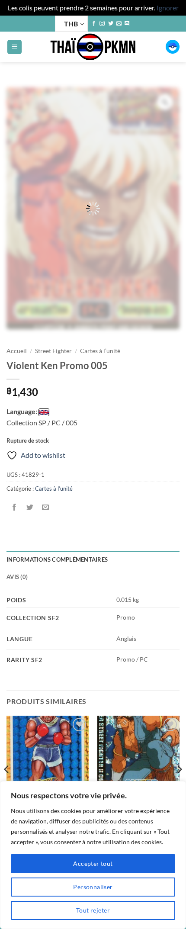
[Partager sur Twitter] (30, 508)
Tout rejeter (93, 910)
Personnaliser (92, 886)
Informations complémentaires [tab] (57, 559)
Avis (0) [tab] (17, 576)
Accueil (16, 350)
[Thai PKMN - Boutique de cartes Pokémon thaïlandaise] (93, 47)
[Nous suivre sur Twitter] (110, 24)
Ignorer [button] (168, 7)
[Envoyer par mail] (45, 508)
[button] (14, 47)
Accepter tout (92, 863)
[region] (93, 855)
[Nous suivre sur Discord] (127, 24)
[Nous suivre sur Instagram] (102, 24)
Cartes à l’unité (100, 350)
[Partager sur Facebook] (14, 508)
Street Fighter (53, 350)
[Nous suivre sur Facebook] (93, 24)
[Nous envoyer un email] (119, 24)
